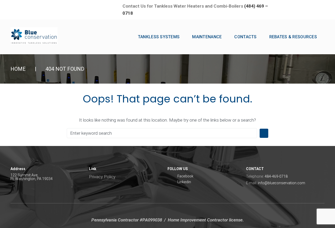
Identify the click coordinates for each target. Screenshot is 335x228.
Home (18, 69)
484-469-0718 (276, 176)
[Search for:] (162, 133)
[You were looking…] (313, 6)
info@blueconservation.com (281, 183)
